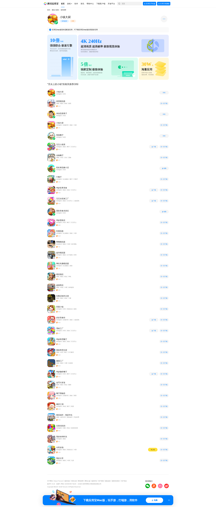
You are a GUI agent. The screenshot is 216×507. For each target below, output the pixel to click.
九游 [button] (72, 460)
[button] (51, 3)
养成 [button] (61, 287)
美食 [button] (65, 103)
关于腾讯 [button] (50, 481)
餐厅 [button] (68, 147)
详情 (164, 92)
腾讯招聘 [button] (80, 481)
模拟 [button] (61, 103)
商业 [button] (65, 276)
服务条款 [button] (67, 481)
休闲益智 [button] (59, 125)
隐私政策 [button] (107, 481)
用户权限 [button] (101, 481)
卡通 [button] (75, 125)
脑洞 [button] (69, 385)
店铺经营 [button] (65, 125)
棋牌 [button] (57, 385)
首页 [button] (48, 10)
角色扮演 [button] (59, 244)
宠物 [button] (69, 157)
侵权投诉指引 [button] (116, 481)
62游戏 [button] (70, 363)
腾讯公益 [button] (87, 481)
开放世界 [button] (76, 417)
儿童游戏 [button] (76, 201)
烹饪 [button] (65, 157)
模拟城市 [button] (69, 417)
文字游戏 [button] (69, 255)
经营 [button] (61, 157)
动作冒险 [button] (73, 244)
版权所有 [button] (94, 481)
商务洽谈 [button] (74, 481)
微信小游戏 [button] (55, 10)
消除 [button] (64, 428)
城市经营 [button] (63, 417)
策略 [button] (57, 103)
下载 (154, 147)
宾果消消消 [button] (74, 428)
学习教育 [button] (71, 352)
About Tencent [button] (58, 481)
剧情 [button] (69, 103)
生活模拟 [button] (65, 179)
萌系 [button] (75, 395)
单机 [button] (69, 276)
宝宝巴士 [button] (73, 147)
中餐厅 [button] (76, 179)
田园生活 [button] (69, 309)
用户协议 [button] (124, 481)
